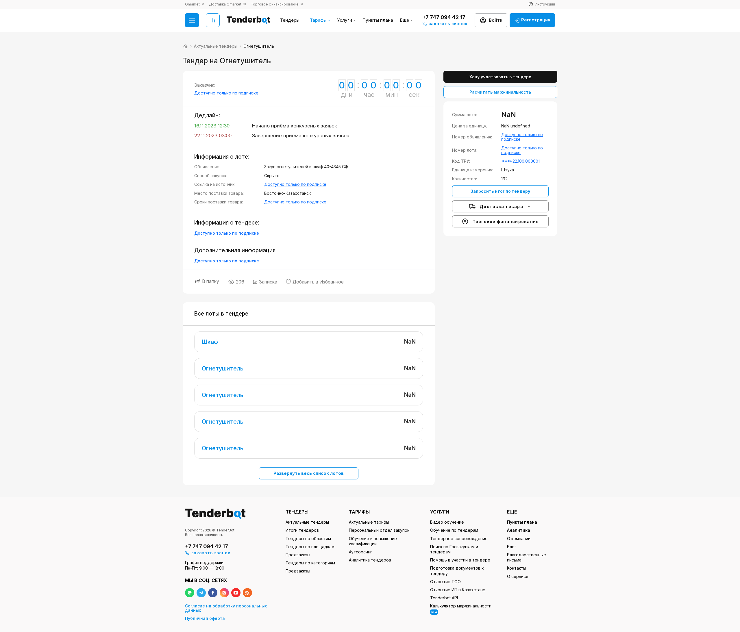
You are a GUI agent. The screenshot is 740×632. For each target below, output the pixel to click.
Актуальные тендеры (307, 522)
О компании (518, 538)
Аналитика (518, 530)
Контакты (516, 568)
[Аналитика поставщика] (213, 20)
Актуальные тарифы (369, 522)
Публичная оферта (205, 618)
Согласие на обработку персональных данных (226, 608)
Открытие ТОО (445, 581)
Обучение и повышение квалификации (373, 541)
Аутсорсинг (360, 551)
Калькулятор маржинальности (460, 608)
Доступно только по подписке (226, 93)
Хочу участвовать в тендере (500, 76)
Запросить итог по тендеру (500, 191)
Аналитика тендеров (370, 559)
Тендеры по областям (308, 538)
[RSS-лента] (247, 592)
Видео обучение (447, 522)
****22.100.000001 (521, 161)
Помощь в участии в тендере (460, 559)
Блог (511, 546)
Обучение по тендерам (454, 530)
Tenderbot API (444, 597)
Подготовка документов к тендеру (457, 571)
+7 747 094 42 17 (443, 17)
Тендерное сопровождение (459, 538)
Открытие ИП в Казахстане (457, 589)
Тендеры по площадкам (310, 546)
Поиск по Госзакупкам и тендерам (454, 549)
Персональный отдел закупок (379, 530)
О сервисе (517, 576)
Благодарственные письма (526, 557)
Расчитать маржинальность (500, 92)
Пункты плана (377, 20)
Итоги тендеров (302, 530)
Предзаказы (298, 554)
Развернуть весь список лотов (308, 473)
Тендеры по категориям (310, 562)
